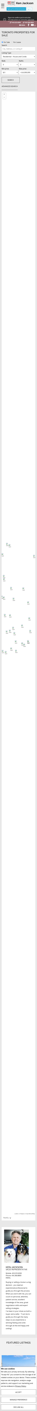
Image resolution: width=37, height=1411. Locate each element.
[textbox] (18, 49)
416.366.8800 (29, 22)
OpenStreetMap (30, 1213)
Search (4, 45)
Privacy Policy (20, 1386)
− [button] (4, 97)
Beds (3, 61)
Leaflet (16, 1213)
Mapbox (22, 1213)
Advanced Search (10, 86)
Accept (18, 1392)
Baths (21, 61)
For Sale (7, 42)
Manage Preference (18, 1400)
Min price (5, 69)
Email (23, 25)
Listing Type (6, 53)
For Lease (17, 42)
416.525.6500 (16, 22)
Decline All (18, 1407)
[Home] (11, 3)
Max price (22, 69)
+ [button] (4, 94)
